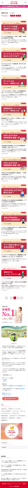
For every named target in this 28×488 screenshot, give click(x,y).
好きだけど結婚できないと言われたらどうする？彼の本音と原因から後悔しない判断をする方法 (13, 479)
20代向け (4, 408)
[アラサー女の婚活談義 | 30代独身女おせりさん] (14, 2)
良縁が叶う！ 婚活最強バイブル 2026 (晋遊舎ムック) (14, 385)
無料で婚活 (12, 418)
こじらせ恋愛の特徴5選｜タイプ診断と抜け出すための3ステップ (13, 474)
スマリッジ (16, 411)
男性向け (19, 418)
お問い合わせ (22, 388)
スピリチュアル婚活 (6, 411)
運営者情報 (4, 483)
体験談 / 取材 (4, 415)
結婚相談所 (4, 420)
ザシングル (18, 408)
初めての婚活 (21, 415)
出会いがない (13, 415)
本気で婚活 (18, 15)
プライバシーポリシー (17, 483)
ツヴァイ (22, 411)
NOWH (4, 381)
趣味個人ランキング (6, 393)
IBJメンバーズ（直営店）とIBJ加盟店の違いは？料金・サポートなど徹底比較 (13, 465)
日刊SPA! (5, 379)
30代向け (11, 408)
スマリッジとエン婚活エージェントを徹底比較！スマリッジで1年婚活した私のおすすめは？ (13, 461)
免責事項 (24, 483)
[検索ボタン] (25, 2)
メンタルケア (15, 413)
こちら (10, 375)
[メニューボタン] (2, 2)
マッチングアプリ (5, 413)
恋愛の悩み (4, 418)
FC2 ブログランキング (6, 394)
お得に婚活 (13, 15)
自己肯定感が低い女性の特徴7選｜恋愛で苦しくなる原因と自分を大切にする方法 (14, 470)
